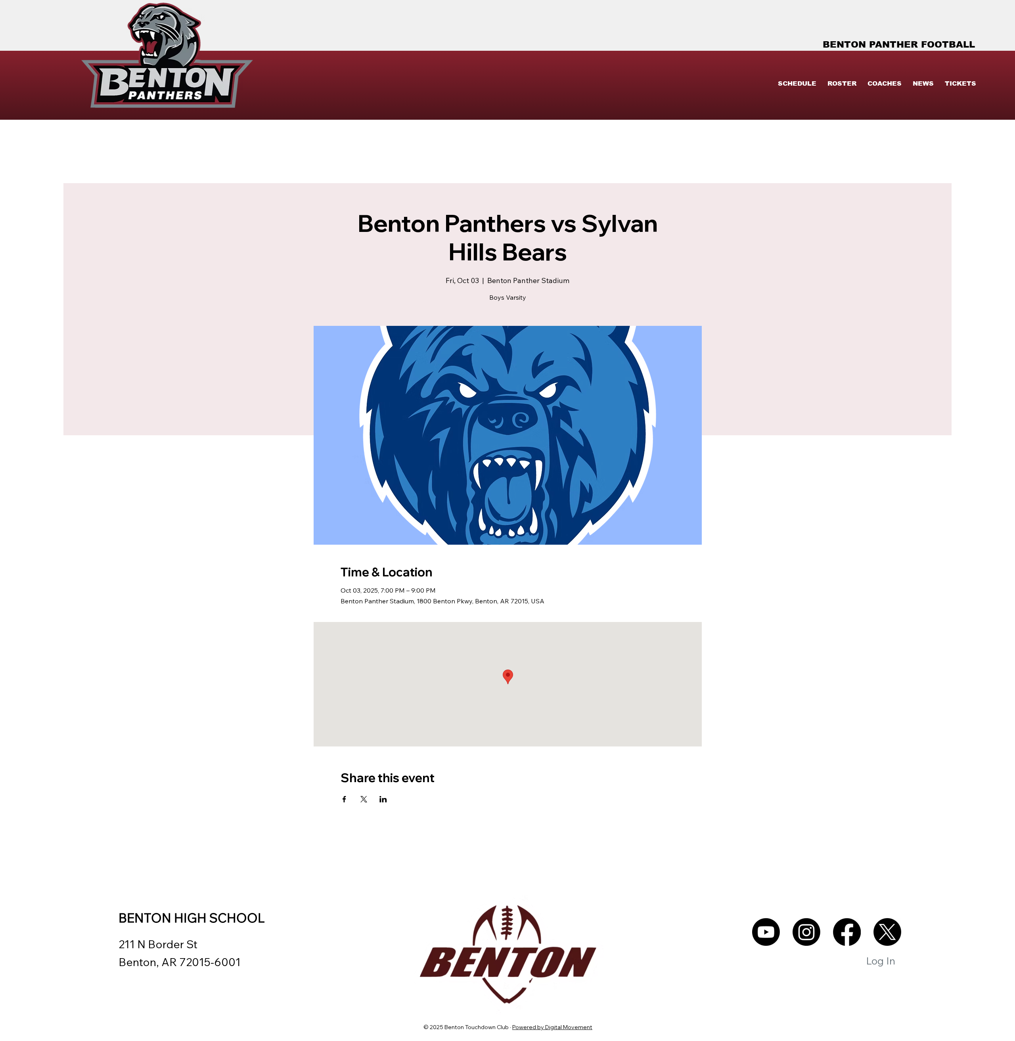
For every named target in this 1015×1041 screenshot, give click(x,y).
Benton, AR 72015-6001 (180, 962)
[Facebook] (847, 932)
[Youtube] (766, 932)
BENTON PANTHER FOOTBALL (899, 44)
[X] (887, 932)
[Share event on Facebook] (344, 799)
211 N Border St (158, 944)
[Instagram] (806, 932)
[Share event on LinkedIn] (383, 799)
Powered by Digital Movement (552, 1027)
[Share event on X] (364, 799)
